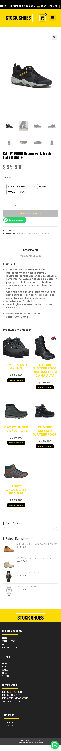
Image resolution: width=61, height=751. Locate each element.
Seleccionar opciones (16, 380)
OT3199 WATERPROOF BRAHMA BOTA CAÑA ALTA (45, 370)
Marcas (39, 233)
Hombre (31, 233)
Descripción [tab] (30, 250)
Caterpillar (21, 233)
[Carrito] (42, 18)
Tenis (46, 233)
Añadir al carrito (30, 213)
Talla (8, 177)
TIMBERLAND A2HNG (16, 366)
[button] (52, 18)
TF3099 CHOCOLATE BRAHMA (16, 489)
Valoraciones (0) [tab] (30, 256)
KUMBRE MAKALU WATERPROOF (45, 431)
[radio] (11, 186)
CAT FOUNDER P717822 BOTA (16, 429)
